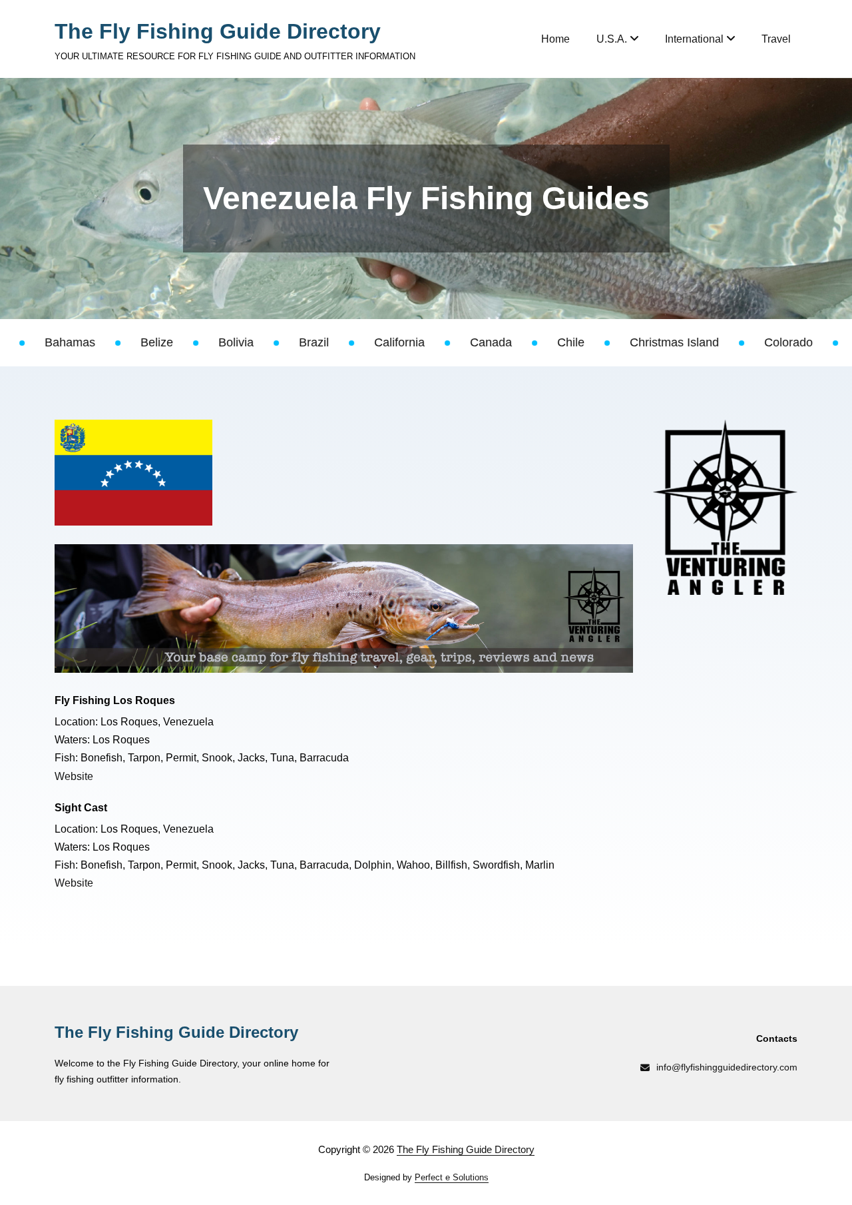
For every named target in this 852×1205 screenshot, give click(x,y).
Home (555, 39)
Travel (776, 39)
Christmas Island (595, 342)
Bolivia (156, 342)
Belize (77, 342)
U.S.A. (611, 39)
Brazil (235, 342)
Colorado (709, 342)
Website (74, 776)
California (320, 342)
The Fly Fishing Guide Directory (218, 31)
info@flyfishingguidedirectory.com (726, 1067)
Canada (412, 342)
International (694, 39)
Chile (491, 342)
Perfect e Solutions (452, 1177)
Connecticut (810, 342)
